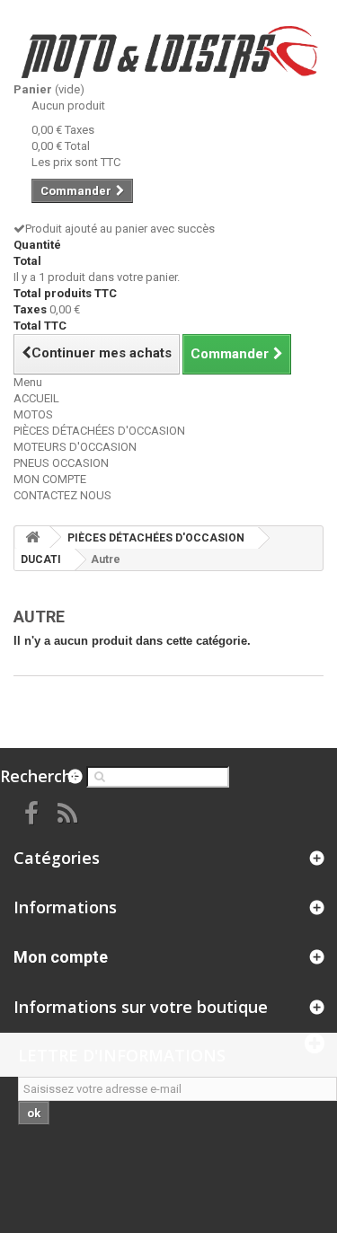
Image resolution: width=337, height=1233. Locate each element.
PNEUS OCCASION (61, 463)
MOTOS (33, 414)
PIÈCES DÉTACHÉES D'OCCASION (99, 430)
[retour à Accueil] (32, 537)
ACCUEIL (36, 398)
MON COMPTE (49, 479)
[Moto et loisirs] (168, 52)
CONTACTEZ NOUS (62, 495)
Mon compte (60, 956)
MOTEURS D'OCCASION (75, 447)
